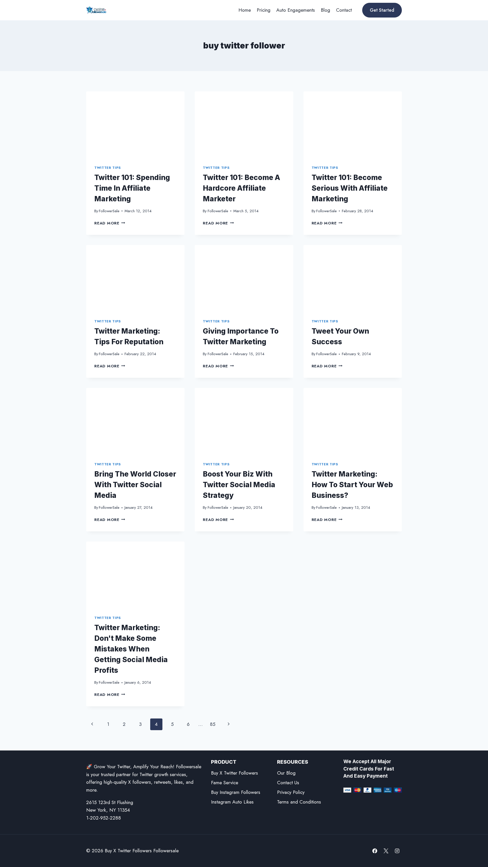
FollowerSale (109, 211)
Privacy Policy (290, 792)
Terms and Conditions (299, 801)
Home (244, 10)
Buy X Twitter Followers (234, 773)
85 (212, 724)
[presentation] (135, 124)
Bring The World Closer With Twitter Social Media (135, 485)
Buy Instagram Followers (235, 792)
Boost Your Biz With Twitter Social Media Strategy (239, 485)
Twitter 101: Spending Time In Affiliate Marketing (132, 188)
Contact (344, 10)
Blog (325, 10)
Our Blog (286, 773)
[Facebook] (375, 851)
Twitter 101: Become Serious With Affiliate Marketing (350, 188)
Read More (109, 223)
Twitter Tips (107, 167)
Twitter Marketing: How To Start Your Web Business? (352, 485)
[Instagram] (397, 851)
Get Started (382, 10)
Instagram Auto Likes (232, 801)
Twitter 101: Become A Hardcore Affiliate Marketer (241, 188)
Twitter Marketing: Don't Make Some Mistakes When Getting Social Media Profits (131, 649)
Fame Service (224, 782)
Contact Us (288, 782)
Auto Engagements (295, 10)
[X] (386, 851)
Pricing (263, 10)
